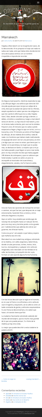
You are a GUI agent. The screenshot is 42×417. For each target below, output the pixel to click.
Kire (7, 398)
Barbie (8, 400)
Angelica (8, 402)
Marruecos (28, 41)
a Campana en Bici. (20, 402)
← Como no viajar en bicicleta (9, 380)
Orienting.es (20, 412)
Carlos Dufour (8, 41)
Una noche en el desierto (20, 400)
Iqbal (7, 394)
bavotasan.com (29, 413)
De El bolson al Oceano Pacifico (22, 394)
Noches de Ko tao (20, 396)
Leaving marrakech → (33, 379)
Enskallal (8, 396)
